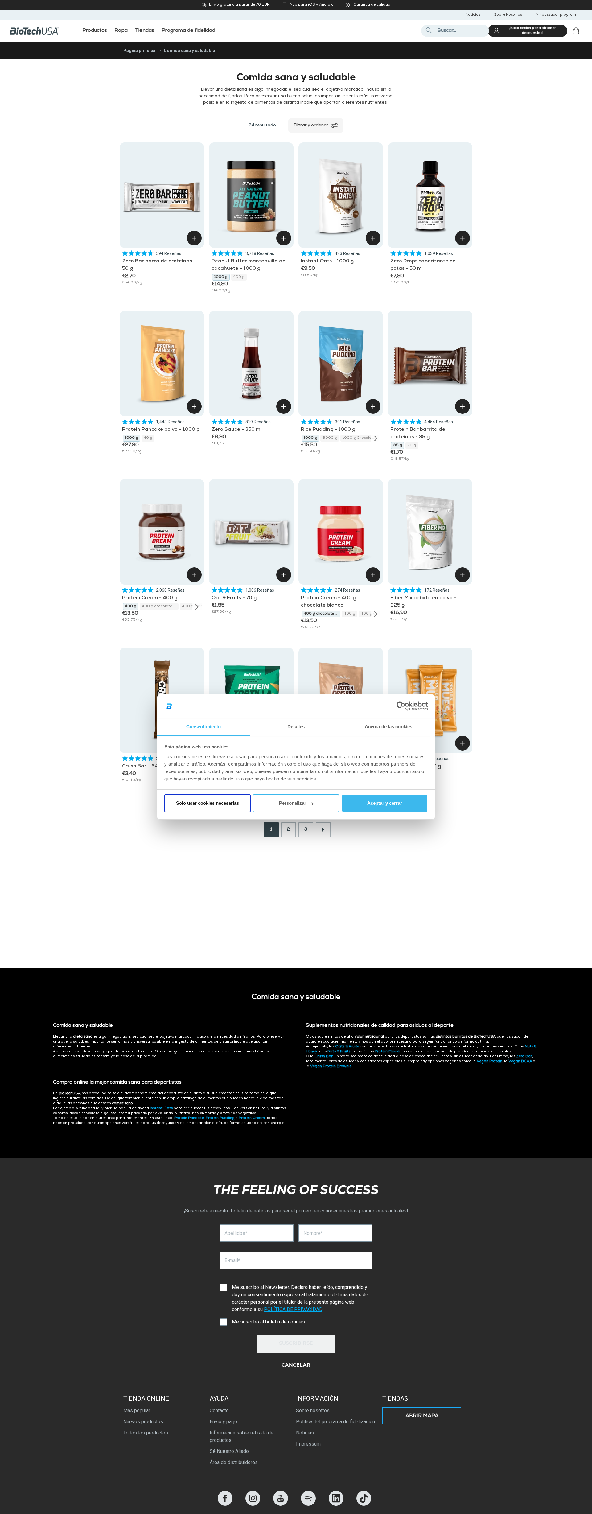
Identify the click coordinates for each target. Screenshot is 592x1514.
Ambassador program (556, 15)
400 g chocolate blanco (160, 606)
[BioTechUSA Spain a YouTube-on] (280, 1504)
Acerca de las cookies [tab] (388, 726)
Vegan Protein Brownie (331, 1066)
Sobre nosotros (313, 1410)
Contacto (219, 1410)
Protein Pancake (189, 1118)
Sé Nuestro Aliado (229, 1451)
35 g (397, 445)
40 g (148, 438)
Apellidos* (235, 1233)
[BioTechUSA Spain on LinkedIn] (336, 1504)
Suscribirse (296, 1343)
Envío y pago (223, 1422)
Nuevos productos (143, 1422)
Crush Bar (323, 1057)
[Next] (375, 438)
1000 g (221, 277)
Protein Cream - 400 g (149, 598)
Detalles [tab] (296, 726)
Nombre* (313, 1233)
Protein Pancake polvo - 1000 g (160, 429)
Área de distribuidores (234, 1462)
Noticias (473, 15)
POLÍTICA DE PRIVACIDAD (293, 1309)
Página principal (140, 50)
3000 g (330, 438)
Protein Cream (252, 1118)
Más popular (136, 1410)
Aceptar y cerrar (384, 803)
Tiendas (395, 1398)
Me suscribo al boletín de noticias (268, 1322)
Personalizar (292, 803)
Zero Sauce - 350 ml (236, 429)
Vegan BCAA (520, 1062)
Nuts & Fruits (338, 1052)
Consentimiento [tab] (203, 726)
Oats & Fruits (347, 1047)
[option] (221, 277)
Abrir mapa (421, 1416)
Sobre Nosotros (508, 15)
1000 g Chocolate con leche (361, 438)
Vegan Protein (489, 1062)
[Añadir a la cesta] (194, 238)
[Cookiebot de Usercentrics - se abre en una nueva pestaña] (401, 706)
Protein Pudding (220, 1118)
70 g (412, 445)
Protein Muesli (387, 1052)
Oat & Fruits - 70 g (234, 598)
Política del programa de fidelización (335, 1422)
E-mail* (232, 1260)
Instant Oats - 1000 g (327, 261)
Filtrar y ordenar (311, 125)
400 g (239, 277)
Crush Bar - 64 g (142, 766)
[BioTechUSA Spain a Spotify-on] (308, 1504)
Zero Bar (524, 1057)
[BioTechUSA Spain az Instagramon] (252, 1504)
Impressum (308, 1444)
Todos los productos (145, 1433)
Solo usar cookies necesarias (207, 803)
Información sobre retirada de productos (241, 1436)
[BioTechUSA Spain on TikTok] (363, 1504)
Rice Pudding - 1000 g (328, 429)
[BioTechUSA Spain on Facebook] (225, 1504)
